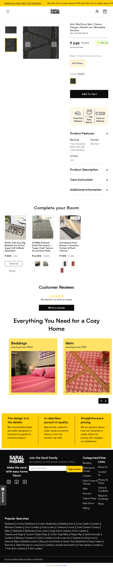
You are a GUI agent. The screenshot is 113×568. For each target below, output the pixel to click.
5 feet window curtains (89, 544)
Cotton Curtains (44, 537)
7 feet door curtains (15, 548)
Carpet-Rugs (89, 498)
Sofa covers (48, 527)
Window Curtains (14, 527)
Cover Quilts (82, 523)
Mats (85, 488)
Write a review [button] (56, 307)
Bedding (87, 462)
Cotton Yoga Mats (59, 534)
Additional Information (86, 189)
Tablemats (17, 530)
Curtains (87, 475)
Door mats (42, 530)
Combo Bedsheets (47, 523)
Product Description (84, 169)
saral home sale (92, 534)
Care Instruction (81, 179)
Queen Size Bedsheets (75, 541)
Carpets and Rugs (14, 534)
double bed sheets (65, 544)
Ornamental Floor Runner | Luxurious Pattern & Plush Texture (69, 246)
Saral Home (56, 11)
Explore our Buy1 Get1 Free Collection (21, 3)
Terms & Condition (103, 489)
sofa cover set (62, 537)
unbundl (62, 565)
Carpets (67, 530)
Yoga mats (55, 530)
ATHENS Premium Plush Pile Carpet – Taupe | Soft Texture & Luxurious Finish (42, 246)
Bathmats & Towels (88, 469)
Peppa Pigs (76, 534)
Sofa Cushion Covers (88, 527)
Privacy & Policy (103, 481)
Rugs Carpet (95, 541)
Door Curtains (32, 527)
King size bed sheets (49, 541)
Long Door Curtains (43, 544)
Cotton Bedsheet (26, 523)
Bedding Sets (66, 523)
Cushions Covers (65, 527)
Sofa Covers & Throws (90, 482)
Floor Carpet (80, 530)
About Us (102, 466)
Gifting (86, 508)
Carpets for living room (84, 537)
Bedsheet (10, 523)
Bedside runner (29, 541)
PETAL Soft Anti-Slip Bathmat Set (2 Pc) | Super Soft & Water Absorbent (15, 246)
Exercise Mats (12, 541)
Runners (87, 493)
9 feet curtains (35, 548)
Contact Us (102, 473)
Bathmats (30, 530)
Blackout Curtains (25, 537)
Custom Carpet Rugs (36, 534)
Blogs (101, 503)
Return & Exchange (103, 497)
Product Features (82, 133)
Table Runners (23, 544)
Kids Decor (88, 503)
